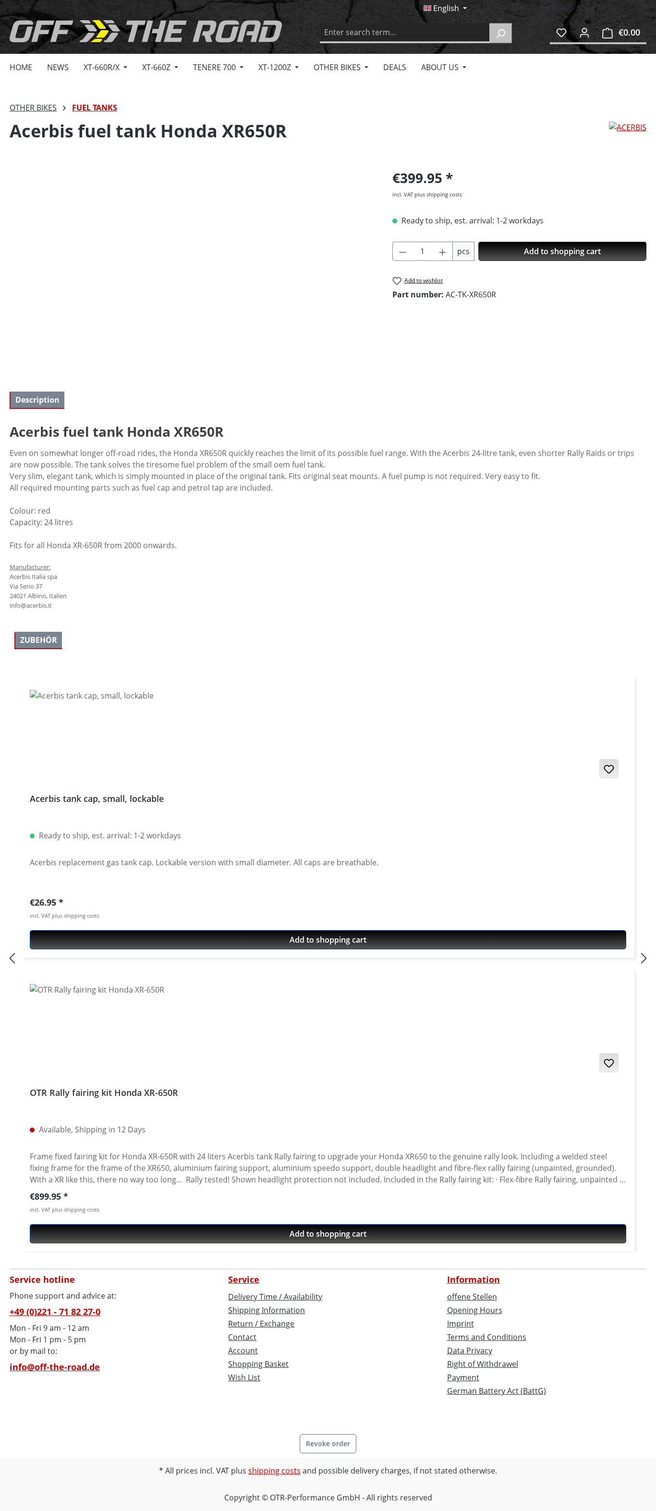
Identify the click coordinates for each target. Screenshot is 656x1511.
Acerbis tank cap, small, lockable (97, 798)
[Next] (644, 957)
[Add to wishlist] (609, 768)
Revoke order (328, 1443)
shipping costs (274, 1470)
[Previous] (12, 957)
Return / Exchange (261, 1323)
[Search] (500, 33)
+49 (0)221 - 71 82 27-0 (55, 1311)
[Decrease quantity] (402, 251)
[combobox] (405, 33)
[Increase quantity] (443, 251)
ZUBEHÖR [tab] (38, 640)
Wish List (244, 1377)
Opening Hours (474, 1310)
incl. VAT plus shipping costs (427, 194)
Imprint (460, 1323)
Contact (242, 1337)
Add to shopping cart (562, 251)
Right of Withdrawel (482, 1364)
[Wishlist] (561, 32)
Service (243, 1279)
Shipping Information (266, 1310)
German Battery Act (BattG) (496, 1391)
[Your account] (584, 32)
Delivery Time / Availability (275, 1296)
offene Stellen (472, 1296)
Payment (463, 1377)
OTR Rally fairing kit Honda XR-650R (104, 1092)
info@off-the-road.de (55, 1367)
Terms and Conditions (486, 1337)
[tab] (37, 400)
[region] (191, 271)
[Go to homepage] (146, 31)
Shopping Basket (258, 1364)
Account (243, 1350)
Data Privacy (469, 1350)
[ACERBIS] (627, 135)
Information (473, 1279)
